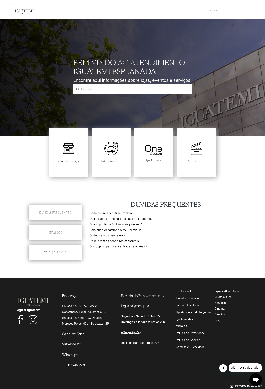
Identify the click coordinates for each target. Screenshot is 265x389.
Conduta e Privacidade (190, 347)
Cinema (219, 308)
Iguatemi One (223, 296)
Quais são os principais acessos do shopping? (120, 219)
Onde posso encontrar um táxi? (110, 213)
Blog (217, 320)
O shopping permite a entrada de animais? (118, 246)
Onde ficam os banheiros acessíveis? (114, 241)
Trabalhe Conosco (187, 298)
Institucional (183, 291)
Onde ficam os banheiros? (107, 235)
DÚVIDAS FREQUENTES (55, 212)
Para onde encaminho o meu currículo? (116, 230)
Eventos (220, 314)
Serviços (220, 302)
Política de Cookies (188, 340)
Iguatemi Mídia (185, 319)
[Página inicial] (24, 9)
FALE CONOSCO (55, 252)
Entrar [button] (214, 10)
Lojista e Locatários (188, 305)
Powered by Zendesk (248, 385)
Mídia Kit (181, 326)
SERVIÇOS (55, 232)
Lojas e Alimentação (227, 291)
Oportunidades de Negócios (193, 312)
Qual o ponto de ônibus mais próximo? (115, 224)
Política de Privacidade (190, 333)
